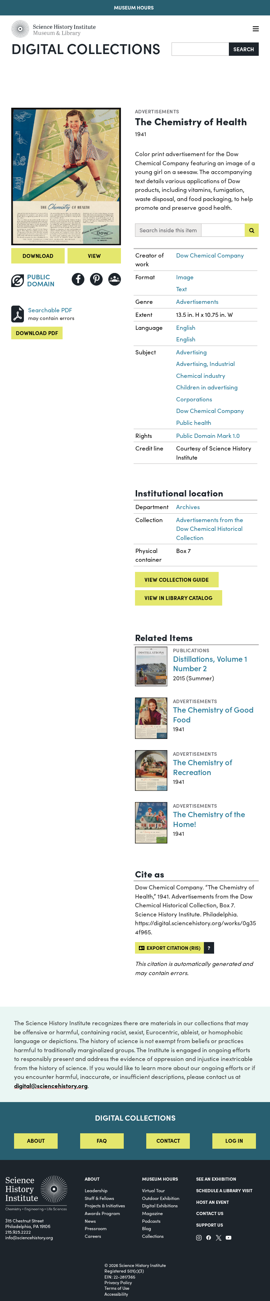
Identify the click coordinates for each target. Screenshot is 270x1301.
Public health (193, 423)
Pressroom (96, 1228)
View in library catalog (178, 597)
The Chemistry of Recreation (202, 766)
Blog (146, 1228)
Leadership (96, 1190)
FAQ (102, 1140)
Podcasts (151, 1221)
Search (243, 49)
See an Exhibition (216, 1178)
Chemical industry (200, 376)
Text (181, 289)
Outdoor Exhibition (160, 1198)
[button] (209, 948)
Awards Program (102, 1213)
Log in (234, 1140)
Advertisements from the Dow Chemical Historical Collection (209, 529)
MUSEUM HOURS (160, 1178)
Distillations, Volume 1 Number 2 (210, 663)
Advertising (191, 352)
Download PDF (37, 332)
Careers (93, 1236)
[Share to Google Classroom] (114, 279)
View (94, 255)
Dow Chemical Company (210, 255)
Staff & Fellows (99, 1198)
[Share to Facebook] (78, 279)
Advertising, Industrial (205, 364)
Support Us (209, 1224)
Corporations (194, 399)
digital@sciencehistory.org (51, 1085)
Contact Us (209, 1213)
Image (185, 277)
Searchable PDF (50, 310)
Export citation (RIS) (172, 947)
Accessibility (116, 1294)
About (36, 1140)
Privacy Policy (118, 1282)
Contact (168, 1140)
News (90, 1221)
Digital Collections (85, 48)
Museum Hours (134, 7)
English (185, 327)
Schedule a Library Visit (224, 1190)
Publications (191, 650)
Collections (153, 1236)
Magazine (152, 1213)
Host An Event (212, 1202)
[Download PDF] (17, 313)
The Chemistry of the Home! (209, 818)
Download (37, 255)
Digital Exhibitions (160, 1205)
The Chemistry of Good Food (213, 714)
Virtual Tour (153, 1190)
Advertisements (157, 111)
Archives (188, 507)
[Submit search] (252, 230)
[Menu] (256, 29)
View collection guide (176, 579)
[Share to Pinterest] (96, 279)
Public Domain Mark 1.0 (208, 436)
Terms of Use (116, 1288)
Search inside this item (168, 230)
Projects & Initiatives (105, 1205)
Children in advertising (207, 387)
